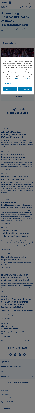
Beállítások (7, 83)
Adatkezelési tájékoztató (22, 79)
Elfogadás (25, 89)
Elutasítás (9, 89)
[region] (17, 75)
